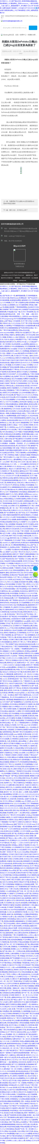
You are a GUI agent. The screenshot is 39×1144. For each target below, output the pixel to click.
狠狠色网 (3, 312)
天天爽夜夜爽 (8, 674)
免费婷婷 (3, 861)
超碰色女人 (33, 344)
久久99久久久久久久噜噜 (13, 658)
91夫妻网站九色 (7, 376)
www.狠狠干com (7, 552)
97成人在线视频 (9, 524)
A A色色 (2, 397)
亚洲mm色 (6, 769)
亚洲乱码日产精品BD (17, 575)
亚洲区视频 (25, 434)
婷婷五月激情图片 (13, 388)
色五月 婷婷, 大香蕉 (9, 533)
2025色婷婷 (11, 1071)
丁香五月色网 (6, 457)
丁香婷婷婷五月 (25, 686)
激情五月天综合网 (6, 748)
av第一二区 (18, 813)
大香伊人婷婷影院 (21, 923)
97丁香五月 (12, 1032)
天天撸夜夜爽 (21, 709)
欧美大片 (5, 815)
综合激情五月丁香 (28, 332)
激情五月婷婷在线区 (26, 1117)
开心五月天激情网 (28, 769)
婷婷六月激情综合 (6, 753)
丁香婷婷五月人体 (29, 681)
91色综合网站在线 (21, 526)
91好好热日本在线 (16, 612)
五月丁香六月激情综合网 (19, 302)
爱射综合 (27, 489)
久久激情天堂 (32, 746)
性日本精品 (14, 704)
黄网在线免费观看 (32, 951)
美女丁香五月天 (19, 552)
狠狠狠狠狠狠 (13, 328)
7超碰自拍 (26, 896)
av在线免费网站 (31, 452)
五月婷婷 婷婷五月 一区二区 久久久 (20, 995)
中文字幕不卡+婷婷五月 (16, 822)
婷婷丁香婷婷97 (29, 1113)
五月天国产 (6, 702)
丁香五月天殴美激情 (24, 429)
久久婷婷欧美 (20, 1034)
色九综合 (7, 1000)
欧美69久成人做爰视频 (24, 898)
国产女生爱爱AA (9, 512)
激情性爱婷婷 (6, 554)
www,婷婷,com (24, 753)
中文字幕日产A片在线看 (16, 1106)
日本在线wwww (7, 824)
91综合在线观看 (25, 713)
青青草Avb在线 (7, 478)
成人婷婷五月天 (5, 392)
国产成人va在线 (22, 870)
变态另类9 (13, 942)
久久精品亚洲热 (18, 748)
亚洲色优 (21, 337)
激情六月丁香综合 (15, 688)
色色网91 (24, 1122)
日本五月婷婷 (28, 572)
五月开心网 (6, 946)
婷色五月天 (22, 1092)
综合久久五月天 (23, 420)
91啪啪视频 (6, 949)
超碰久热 (10, 914)
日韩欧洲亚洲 (23, 889)
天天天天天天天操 (13, 531)
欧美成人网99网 (7, 693)
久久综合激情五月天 (24, 849)
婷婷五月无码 (13, 937)
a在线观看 (32, 1020)
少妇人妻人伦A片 (14, 422)
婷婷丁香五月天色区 (15, 536)
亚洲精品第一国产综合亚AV (28, 298)
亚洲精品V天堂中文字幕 (19, 660)
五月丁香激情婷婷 (11, 492)
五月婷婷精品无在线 (29, 718)
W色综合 (19, 1124)
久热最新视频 (6, 441)
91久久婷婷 (30, 1078)
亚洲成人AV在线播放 (27, 485)
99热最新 (21, 727)
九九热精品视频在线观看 (26, 1099)
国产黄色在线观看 (13, 367)
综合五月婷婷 (6, 1013)
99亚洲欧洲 (23, 810)
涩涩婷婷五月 (10, 526)
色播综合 (12, 1055)
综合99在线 (34, 416)
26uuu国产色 (31, 545)
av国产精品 (8, 321)
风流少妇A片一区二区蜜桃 (17, 1083)
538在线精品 (22, 492)
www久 (29, 967)
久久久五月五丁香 (8, 736)
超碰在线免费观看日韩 (7, 669)
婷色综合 (16, 485)
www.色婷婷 (18, 734)
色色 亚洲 (11, 1009)
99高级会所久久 (13, 1085)
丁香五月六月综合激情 (16, 815)
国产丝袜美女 (32, 886)
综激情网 (34, 1120)
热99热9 (16, 471)
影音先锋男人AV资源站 (21, 926)
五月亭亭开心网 (7, 355)
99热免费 (32, 478)
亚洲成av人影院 (16, 845)
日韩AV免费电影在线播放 (22, 628)
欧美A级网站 (16, 434)
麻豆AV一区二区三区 (11, 792)
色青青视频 (25, 759)
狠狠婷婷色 (7, 409)
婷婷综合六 (11, 1018)
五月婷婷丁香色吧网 (14, 907)
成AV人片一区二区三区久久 (13, 960)
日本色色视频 (10, 584)
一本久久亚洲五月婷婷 (25, 425)
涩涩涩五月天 (18, 623)
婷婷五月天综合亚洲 (17, 766)
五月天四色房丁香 (27, 965)
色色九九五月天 (22, 919)
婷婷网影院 (7, 1039)
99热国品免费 (8, 598)
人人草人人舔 (31, 935)
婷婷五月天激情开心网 (13, 1108)
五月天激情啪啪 (27, 764)
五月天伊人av (24, 457)
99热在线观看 (24, 1127)
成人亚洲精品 (33, 450)
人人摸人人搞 (29, 466)
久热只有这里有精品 (25, 1110)
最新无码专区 (15, 542)
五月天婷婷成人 (9, 976)
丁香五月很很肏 (5, 847)
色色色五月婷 (8, 1113)
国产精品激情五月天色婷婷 (22, 439)
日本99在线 (4, 418)
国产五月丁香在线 (11, 990)
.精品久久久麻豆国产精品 (17, 469)
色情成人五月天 (31, 1140)
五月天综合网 (30, 335)
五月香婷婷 (14, 739)
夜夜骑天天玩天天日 (11, 750)
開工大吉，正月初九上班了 (18, 210)
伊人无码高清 (29, 1025)
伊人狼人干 (34, 845)
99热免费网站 (7, 794)
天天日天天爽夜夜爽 (17, 1006)
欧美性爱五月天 (10, 342)
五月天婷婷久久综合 (19, 365)
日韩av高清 (6, 510)
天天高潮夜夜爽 (29, 346)
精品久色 (30, 676)
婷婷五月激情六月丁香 (26, 819)
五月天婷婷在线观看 (28, 711)
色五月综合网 (10, 397)
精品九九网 (30, 411)
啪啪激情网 (24, 422)
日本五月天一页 (29, 510)
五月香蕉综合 (10, 358)
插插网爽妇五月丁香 (26, 506)
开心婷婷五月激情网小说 (18, 1076)
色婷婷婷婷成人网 (8, 732)
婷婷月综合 (26, 778)
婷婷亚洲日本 (27, 612)
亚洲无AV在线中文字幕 (24, 873)
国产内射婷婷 (11, 1115)
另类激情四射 (6, 935)
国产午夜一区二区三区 (24, 891)
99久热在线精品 (7, 432)
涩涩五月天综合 (28, 561)
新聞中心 (23, 35)
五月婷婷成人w (20, 893)
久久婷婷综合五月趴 (17, 930)
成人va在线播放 (13, 591)
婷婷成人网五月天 (6, 787)
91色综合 (10, 586)
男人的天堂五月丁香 (23, 446)
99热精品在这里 (5, 833)
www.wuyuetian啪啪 (7, 332)
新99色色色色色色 (22, 1071)
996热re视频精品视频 (27, 1041)
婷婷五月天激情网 (21, 716)
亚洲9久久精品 (12, 425)
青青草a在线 (17, 863)
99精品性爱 (8, 810)
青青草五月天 (28, 653)
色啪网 (13, 519)
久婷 (8, 741)
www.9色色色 (33, 316)
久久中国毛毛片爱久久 (27, 388)
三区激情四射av (21, 1094)
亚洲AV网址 (14, 986)
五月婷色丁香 (20, 584)
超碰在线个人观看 (14, 711)
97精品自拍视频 (23, 942)
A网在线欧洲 (20, 1055)
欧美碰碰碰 (30, 1064)
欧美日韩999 (11, 372)
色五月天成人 (13, 1025)
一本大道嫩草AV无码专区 (27, 464)
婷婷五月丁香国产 (18, 554)
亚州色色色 (11, 614)
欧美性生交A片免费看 (11, 831)
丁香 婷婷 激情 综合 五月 (22, 406)
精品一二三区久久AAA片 (21, 843)
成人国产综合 (20, 512)
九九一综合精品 (31, 727)
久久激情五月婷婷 (32, 838)
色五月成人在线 (33, 693)
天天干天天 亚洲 (32, 633)
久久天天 (5, 517)
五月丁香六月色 (26, 321)
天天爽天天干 (14, 979)
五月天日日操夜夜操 (27, 529)
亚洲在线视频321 (8, 716)
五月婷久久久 (29, 847)
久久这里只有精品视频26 (17, 517)
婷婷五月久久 (6, 459)
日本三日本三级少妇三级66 (27, 462)
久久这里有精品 (10, 891)
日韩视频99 (10, 390)
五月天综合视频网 (8, 399)
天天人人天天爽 (32, 469)
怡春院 (7, 817)
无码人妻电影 (18, 494)
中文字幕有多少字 (6, 843)
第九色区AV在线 (5, 596)
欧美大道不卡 (8, 926)
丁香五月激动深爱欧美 (10, 330)
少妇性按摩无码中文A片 (26, 877)
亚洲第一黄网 (31, 787)
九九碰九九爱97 (7, 1002)
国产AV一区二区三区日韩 (29, 993)
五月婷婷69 (18, 729)
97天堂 (2, 667)
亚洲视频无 (31, 635)
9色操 (35, 381)
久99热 (15, 753)
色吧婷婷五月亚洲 (21, 912)
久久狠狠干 (11, 893)
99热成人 (26, 577)
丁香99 (28, 642)
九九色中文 (11, 1090)
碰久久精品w (26, 880)
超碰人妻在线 (11, 849)
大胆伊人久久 (30, 584)
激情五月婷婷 (4, 953)
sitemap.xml (22, 280)
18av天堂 (28, 399)
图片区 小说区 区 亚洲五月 (29, 785)
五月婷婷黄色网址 (29, 806)
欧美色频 (14, 392)
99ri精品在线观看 (6, 522)
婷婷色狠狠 (28, 656)
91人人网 (35, 960)
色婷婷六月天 (31, 1062)
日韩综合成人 (10, 385)
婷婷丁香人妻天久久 (24, 1120)
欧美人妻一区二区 (11, 508)
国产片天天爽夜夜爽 (18, 1064)
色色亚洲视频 (6, 448)
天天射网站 (7, 325)
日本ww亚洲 (6, 1020)
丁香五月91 (19, 614)
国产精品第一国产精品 (10, 776)
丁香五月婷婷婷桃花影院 (17, 418)
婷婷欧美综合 (11, 482)
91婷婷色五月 (7, 626)
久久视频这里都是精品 (29, 914)
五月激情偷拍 (33, 646)
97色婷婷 (3, 372)
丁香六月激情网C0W (19, 935)
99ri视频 (8, 365)
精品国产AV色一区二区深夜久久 (26, 1129)
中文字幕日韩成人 (6, 963)
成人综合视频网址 (19, 1078)
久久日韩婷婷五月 (17, 847)
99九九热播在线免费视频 (19, 1020)
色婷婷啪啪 (17, 914)
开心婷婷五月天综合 (17, 607)
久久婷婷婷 (31, 443)
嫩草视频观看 (20, 295)
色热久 (12, 339)
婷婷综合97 (17, 759)
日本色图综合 (8, 970)
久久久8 (30, 912)
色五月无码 (32, 1076)
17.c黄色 (30, 741)
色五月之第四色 (7, 882)
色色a (36, 1131)
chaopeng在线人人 (20, 693)
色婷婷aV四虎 (14, 547)
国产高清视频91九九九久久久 (20, 958)
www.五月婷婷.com (27, 801)
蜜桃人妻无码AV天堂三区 (14, 572)
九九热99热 (27, 702)
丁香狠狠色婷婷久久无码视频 (28, 723)
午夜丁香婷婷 (13, 600)
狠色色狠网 (28, 817)
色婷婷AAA (25, 1080)
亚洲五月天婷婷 (23, 789)
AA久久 (22, 868)
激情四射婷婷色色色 (14, 1043)
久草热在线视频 (23, 1023)
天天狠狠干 (23, 522)
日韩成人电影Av (9, 335)
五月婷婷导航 (6, 875)
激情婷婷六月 (26, 300)
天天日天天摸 (7, 501)
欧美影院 (29, 349)
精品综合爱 (27, 596)
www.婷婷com (5, 910)
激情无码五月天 (19, 1002)
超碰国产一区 (26, 1004)
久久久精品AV (4, 1006)
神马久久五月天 (12, 1060)
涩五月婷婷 (27, 960)
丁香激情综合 (24, 547)
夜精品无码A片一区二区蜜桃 (10, 649)
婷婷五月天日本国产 (9, 374)
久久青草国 (23, 949)
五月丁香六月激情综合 (23, 1066)
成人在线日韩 (19, 916)
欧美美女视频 (21, 1115)
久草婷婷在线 (4, 612)
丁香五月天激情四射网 (23, 1018)
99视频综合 (18, 884)
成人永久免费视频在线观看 (11, 436)
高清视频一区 (10, 1034)
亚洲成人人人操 (12, 337)
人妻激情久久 (27, 1069)
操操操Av (34, 1004)
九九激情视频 (25, 1011)
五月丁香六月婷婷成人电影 (9, 455)
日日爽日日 (15, 773)
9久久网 (15, 1103)
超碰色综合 (4, 686)
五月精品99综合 (16, 896)
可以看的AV (15, 549)
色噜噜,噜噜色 (23, 404)
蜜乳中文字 (11, 900)
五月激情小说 (26, 1043)
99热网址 (30, 1083)
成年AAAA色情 (10, 411)
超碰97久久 (9, 494)
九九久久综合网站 (19, 803)
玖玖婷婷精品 (31, 517)
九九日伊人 (4, 1009)
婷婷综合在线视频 (16, 806)
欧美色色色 (26, 928)
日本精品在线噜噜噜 (19, 875)
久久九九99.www (29, 824)
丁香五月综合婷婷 (8, 923)
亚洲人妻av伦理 (25, 808)
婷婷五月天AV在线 (8, 898)
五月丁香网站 (26, 579)
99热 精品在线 (17, 861)
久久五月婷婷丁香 (13, 496)
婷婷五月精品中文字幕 (21, 882)
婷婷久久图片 (14, 351)
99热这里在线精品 (20, 586)
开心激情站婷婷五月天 (10, 609)
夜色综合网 (33, 404)
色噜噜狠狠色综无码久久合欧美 (22, 487)
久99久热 (16, 690)
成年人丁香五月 (5, 660)
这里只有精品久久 (23, 416)
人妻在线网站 (14, 953)
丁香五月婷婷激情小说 (30, 683)
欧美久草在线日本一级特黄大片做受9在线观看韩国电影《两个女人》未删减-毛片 (19, 1053)
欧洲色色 (33, 882)
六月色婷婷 (16, 321)
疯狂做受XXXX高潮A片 (25, 353)
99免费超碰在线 (21, 605)
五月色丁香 (9, 623)
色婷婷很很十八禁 (27, 905)
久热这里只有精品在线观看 (13, 561)
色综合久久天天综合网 (7, 873)
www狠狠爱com (12, 305)
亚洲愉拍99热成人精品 (18, 413)
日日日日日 (22, 1062)
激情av (32, 833)
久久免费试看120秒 (12, 785)
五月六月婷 (27, 1027)
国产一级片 (29, 1138)
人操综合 (25, 316)
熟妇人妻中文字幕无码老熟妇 (12, 1136)
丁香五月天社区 (28, 679)
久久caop (8, 1087)
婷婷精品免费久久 (30, 501)
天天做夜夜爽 (23, 305)
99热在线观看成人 (14, 316)
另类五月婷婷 (24, 773)
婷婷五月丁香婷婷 (32, 665)
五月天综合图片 (18, 501)
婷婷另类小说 (14, 538)
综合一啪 (17, 312)
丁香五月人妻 (11, 637)
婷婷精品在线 (4, 593)
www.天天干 (19, 427)
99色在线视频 (26, 972)
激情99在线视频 (22, 519)
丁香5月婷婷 (23, 746)
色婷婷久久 (7, 783)
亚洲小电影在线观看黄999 (11, 515)
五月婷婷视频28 (31, 295)
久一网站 (33, 759)
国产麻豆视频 (16, 826)
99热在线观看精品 (9, 676)
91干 (33, 602)
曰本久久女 (8, 570)
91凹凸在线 (28, 748)
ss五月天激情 (10, 718)
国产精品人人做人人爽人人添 (15, 838)
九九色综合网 (20, 411)
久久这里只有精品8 (17, 817)
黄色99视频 (31, 1030)
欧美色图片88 (23, 582)
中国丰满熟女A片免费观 (15, 757)
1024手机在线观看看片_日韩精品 (21, 910)
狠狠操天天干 (14, 762)
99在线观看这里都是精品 (28, 762)
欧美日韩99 (27, 672)
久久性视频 (13, 796)
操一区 (8, 896)
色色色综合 (24, 591)
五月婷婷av (28, 916)
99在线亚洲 (14, 602)
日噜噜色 (14, 946)
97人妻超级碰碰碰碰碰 (26, 937)
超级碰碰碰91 (20, 921)
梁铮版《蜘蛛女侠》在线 (15, 988)
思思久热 (16, 810)
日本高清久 (29, 956)
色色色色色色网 (12, 420)
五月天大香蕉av (8, 801)
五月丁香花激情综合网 (11, 1117)
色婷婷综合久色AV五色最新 (13, 630)
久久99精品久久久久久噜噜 (29, 538)
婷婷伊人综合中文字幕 (21, 970)
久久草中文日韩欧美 (12, 983)
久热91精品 (4, 1122)
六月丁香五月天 (23, 1060)
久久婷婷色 (11, 427)
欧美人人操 (29, 1106)
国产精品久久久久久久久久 (23, 395)
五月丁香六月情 (26, 323)
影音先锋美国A (21, 676)
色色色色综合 (25, 974)
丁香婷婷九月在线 (20, 568)
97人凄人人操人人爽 (28, 907)
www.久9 (27, 725)
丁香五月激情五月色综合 (27, 1103)
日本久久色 (27, 736)
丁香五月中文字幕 (11, 727)
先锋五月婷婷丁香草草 (7, 383)
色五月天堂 (22, 986)
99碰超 (22, 956)
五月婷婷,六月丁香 (16, 725)
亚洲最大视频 (32, 870)
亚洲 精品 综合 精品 (31, 1006)
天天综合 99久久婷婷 (31, 859)
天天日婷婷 (7, 903)
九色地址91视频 (24, 455)
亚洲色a (27, 651)
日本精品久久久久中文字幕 (28, 593)
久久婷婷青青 (14, 1041)
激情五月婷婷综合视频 (13, 1004)
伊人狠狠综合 (10, 771)
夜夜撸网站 (7, 866)
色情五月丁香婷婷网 (30, 658)
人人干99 (10, 628)
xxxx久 (4, 679)
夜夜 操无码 (8, 690)
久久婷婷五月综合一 (22, 976)
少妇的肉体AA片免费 (18, 619)
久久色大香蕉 (19, 399)
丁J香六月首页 (13, 889)
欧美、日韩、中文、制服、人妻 (23, 314)
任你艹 (6, 829)
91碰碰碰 (30, 986)
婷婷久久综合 (27, 381)
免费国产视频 (29, 1073)
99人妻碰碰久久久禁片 (7, 651)
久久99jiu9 (12, 566)
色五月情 (21, 1087)
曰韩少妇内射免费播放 (14, 940)
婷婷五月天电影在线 (22, 358)
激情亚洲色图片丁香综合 (10, 369)
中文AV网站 (27, 940)
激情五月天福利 (22, 372)
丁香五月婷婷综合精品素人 (24, 473)
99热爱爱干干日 (20, 339)
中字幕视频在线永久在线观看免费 (23, 325)
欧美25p (15, 522)
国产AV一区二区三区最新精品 (14, 944)
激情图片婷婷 (27, 729)
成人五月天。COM (25, 480)
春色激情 (24, 903)
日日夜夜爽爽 (4, 300)
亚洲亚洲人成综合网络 (18, 741)
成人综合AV (16, 903)
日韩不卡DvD (24, 1085)
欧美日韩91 (25, 829)
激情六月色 (22, 1030)
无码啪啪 (20, 533)
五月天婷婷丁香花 (19, 540)
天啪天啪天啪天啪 (23, 566)
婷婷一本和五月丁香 (9, 852)
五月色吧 (25, 981)
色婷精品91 (20, 651)
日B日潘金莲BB (12, 1023)
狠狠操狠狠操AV (9, 836)
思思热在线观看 (23, 776)
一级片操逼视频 (26, 826)
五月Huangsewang (6, 319)
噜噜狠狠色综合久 (20, 699)
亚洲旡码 (31, 716)
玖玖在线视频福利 (17, 346)
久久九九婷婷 (4, 979)
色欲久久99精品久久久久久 (17, 706)
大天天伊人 (9, 778)
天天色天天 (21, 349)
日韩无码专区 (19, 900)
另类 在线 (15, 448)
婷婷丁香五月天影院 (14, 880)
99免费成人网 (7, 1011)
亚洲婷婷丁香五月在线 (10, 309)
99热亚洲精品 (8, 499)
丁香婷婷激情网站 (21, 307)
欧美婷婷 (32, 302)
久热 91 (6, 339)
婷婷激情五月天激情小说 (26, 704)
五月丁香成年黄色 (15, 981)
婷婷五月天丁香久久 (7, 764)
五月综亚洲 (4, 995)
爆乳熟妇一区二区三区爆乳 (13, 1069)
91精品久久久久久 (17, 510)
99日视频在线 (18, 1113)
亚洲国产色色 (13, 644)
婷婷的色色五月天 (14, 972)
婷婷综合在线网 (7, 568)
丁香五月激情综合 (18, 783)
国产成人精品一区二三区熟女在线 (13, 951)
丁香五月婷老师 (23, 508)
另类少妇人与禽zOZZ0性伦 (26, 482)
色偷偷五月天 (4, 840)
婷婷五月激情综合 (10, 633)
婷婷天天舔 (27, 503)
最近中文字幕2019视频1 (12, 743)
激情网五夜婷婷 (18, 653)
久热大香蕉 (20, 1131)
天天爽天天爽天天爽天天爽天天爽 (19, 639)
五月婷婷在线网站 (20, 499)
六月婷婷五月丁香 (6, 471)
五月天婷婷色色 (14, 829)
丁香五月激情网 (20, 452)
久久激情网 (32, 519)
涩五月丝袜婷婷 (21, 397)
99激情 (9, 861)
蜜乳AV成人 (26, 813)
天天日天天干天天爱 (12, 476)
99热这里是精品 (5, 379)
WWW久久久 (30, 1055)
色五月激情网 (32, 1094)
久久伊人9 (10, 912)
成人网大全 (6, 545)
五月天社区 (16, 409)
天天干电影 (18, 432)
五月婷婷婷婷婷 (21, 383)
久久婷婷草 (17, 787)
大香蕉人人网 (15, 974)
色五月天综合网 (7, 395)
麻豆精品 (8, 314)
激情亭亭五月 (33, 591)
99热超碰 (19, 524)
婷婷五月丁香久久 (19, 642)
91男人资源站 (4, 725)
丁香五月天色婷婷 (24, 1050)
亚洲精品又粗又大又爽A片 (9, 1092)
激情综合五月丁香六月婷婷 (29, 471)
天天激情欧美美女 (32, 667)
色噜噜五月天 (17, 681)
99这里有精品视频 (13, 1127)
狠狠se (22, 367)
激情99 (15, 478)
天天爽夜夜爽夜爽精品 (18, 545)
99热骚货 (28, 783)
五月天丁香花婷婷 (27, 312)
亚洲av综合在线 (23, 330)
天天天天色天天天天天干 (28, 369)
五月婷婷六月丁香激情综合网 (22, 626)
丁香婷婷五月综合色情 (23, 771)
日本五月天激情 (28, 524)
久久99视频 (6, 302)
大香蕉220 (18, 332)
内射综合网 (27, 536)
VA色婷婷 (18, 764)
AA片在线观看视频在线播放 (23, 319)
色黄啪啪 (16, 868)
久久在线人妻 (29, 559)
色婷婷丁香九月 (19, 376)
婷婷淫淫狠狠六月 (24, 796)
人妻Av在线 (8, 439)
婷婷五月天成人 (22, 342)
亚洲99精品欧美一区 (15, 679)
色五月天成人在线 (14, 1080)
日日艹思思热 (19, 559)
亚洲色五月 (21, 667)
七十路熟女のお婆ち (7, 916)
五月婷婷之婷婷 (17, 859)
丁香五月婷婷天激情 (9, 709)
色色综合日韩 (21, 1032)
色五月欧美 (17, 579)
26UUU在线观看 (27, 863)
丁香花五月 (23, 448)
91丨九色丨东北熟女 (7, 695)
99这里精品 (14, 1110)
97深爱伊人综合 (12, 819)
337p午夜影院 (31, 875)
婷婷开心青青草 (12, 789)
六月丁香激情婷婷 (21, 886)
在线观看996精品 (21, 1090)
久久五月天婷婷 (24, 831)
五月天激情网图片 (25, 602)
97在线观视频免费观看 (16, 1073)
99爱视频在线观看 (30, 533)
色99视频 (7, 773)
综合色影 (14, 877)
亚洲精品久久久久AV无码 (18, 840)
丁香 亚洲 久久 (21, 1009)
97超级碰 (27, 427)
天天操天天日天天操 (27, 953)
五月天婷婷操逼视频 (25, 750)
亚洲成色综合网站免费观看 (11, 993)
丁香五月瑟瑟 (32, 1090)
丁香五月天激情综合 (22, 390)
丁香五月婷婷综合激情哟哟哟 (25, 1046)
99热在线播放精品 (11, 404)
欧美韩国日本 (24, 476)
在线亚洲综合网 (17, 596)
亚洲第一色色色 (10, 1120)
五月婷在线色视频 (8, 589)
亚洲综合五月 (23, 609)
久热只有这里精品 (21, 589)
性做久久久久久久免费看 (23, 1133)
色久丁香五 (6, 974)
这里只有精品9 (28, 630)
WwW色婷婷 (15, 344)
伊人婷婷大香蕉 (16, 769)
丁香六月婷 (30, 413)
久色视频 (17, 801)
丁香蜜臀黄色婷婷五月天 (28, 649)
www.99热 (34, 831)
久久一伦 (5, 566)
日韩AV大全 (6, 323)
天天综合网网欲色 (23, 374)
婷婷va (18, 1122)
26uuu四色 (12, 870)
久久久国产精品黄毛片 (10, 1050)
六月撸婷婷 (6, 607)
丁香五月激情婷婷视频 (20, 646)
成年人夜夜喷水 (5, 346)
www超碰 (13, 349)
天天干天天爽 (25, 669)
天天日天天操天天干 (19, 856)
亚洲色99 (25, 688)
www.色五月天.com (27, 743)
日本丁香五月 (20, 836)
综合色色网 (12, 1131)
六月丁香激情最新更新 (21, 598)
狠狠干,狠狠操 (18, 556)
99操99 (32, 1023)
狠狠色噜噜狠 (29, 554)
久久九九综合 (15, 323)
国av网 (27, 900)
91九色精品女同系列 (7, 452)
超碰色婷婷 (9, 933)
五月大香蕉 (17, 778)
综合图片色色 (25, 409)
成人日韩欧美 (10, 1046)
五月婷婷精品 (29, 720)
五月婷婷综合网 (33, 840)
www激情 (27, 621)
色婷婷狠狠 (16, 1011)
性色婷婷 (10, 813)
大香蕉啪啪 (9, 699)
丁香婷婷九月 (6, 1103)
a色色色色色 (19, 385)
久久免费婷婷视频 (10, 416)
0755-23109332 (35, 568)
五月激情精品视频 (32, 376)
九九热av (28, 815)
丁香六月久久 (10, 1027)
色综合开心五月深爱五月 (26, 600)
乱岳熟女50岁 (23, 739)
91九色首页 (12, 1057)
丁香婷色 (21, 656)
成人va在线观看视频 (19, 967)
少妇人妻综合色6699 (21, 933)
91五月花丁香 (7, 653)
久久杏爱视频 (24, 351)
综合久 (28, 552)
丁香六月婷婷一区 (26, 531)
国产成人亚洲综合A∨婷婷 (20, 833)
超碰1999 (33, 1060)
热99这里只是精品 (26, 402)
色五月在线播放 (17, 379)
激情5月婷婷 (31, 709)
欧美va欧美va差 (22, 1057)
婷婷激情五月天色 (18, 1013)
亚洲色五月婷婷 (9, 1016)
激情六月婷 (7, 859)
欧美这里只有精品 (12, 746)
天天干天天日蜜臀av (12, 402)
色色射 (15, 1087)
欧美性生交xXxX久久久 (22, 362)
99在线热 (19, 1016)
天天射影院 (27, 1136)
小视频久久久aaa (11, 353)
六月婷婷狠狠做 (23, 946)
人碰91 (30, 355)
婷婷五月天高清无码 (12, 529)
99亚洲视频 (24, 549)
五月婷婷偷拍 (21, 633)
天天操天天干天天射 (21, 355)
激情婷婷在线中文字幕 (27, 983)
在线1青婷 (28, 1087)
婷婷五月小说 (17, 503)
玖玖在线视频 (32, 609)
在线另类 (13, 799)
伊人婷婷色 (19, 489)
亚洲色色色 (7, 434)
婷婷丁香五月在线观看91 (23, 732)
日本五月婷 (29, 1131)
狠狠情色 (14, 1062)
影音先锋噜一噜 (28, 556)
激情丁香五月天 (30, 575)
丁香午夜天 (33, 976)
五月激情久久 (34, 390)
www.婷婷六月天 (13, 506)
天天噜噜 (29, 365)
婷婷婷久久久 (11, 466)
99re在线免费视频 (16, 1097)
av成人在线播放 (13, 686)
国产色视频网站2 (17, 621)
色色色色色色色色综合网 (26, 644)
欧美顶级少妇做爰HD (18, 1138)
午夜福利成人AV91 (28, 963)
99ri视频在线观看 (8, 307)
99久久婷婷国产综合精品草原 (28, 309)
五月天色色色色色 (6, 863)
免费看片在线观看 (29, 379)
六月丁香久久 (17, 577)
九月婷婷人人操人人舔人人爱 (15, 1140)
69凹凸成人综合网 (29, 1097)
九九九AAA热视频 (24, 392)
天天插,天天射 (27, 459)
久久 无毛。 (14, 464)
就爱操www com (29, 494)
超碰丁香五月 (18, 824)
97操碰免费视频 (28, 432)
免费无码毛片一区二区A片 (26, 663)
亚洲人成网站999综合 (14, 997)
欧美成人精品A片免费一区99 (26, 637)
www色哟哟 (25, 344)
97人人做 (15, 457)
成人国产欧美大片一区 (7, 295)
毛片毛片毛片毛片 (16, 381)
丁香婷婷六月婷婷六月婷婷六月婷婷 (16, 755)
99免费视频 (10, 1133)
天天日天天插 (4, 298)
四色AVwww (14, 298)
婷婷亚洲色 (6, 619)
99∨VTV (3, 1133)
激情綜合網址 (20, 335)
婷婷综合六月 (11, 663)
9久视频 (21, 1025)
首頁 (16, 35)
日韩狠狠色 (14, 1099)
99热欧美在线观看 (30, 757)
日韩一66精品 (25, 1101)
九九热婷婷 (24, 690)
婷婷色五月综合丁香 (12, 956)
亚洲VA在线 (27, 734)
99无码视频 (14, 593)
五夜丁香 (12, 1122)
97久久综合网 (11, 429)
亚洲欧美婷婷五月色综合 (20, 866)
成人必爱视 (19, 736)
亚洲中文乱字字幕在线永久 (16, 1036)
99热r (18, 669)
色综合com (20, 466)
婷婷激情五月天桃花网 (30, 861)
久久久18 (5, 1041)
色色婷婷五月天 (31, 619)
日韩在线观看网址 (19, 570)
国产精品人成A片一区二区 (19, 1000)
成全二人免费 (23, 792)
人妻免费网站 (16, 459)
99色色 (35, 395)
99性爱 (23, 787)
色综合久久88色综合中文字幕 (12, 672)
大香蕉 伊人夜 (26, 436)
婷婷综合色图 (8, 734)
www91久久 (6, 542)
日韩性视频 (32, 903)
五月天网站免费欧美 (7, 473)
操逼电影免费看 (15, 300)
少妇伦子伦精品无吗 (15, 683)
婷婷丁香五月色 (11, 462)
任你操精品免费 (28, 884)
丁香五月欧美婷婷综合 (10, 1030)
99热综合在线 (23, 478)
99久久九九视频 (12, 582)
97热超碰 (10, 312)
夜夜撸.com (15, 949)
